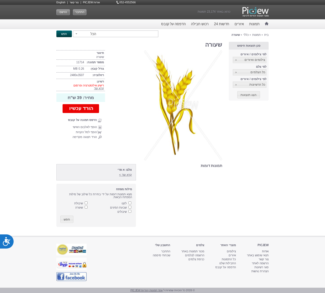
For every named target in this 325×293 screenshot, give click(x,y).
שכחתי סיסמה (161, 255)
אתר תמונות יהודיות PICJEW (146, 290)
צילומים (231, 251)
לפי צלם (261, 66)
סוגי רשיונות (261, 267)
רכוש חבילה (200, 24)
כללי (246, 34)
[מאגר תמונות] (267, 23)
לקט (124, 203)
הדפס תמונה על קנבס (82, 120)
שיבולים (122, 211)
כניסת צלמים (196, 259)
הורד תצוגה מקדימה (85, 137)
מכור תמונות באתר (192, 251)
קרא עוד (99, 88)
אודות (265, 251)
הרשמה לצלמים (194, 255)
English (60, 2)
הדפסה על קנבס (173, 24)
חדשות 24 (221, 24)
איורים (239, 24)
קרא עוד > (125, 174)
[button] (85, 34)
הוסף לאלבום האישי (85, 127)
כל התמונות (229, 259)
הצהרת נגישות (260, 271)
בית (266, 34)
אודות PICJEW (91, 2)
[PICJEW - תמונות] (255, 12)
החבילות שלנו (227, 263)
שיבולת (78, 203)
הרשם (63, 12)
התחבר (79, 12)
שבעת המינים (118, 207)
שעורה (79, 207)
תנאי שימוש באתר (258, 255)
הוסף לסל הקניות (86, 132)
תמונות (254, 24)
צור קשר (74, 2)
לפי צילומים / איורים (253, 54)
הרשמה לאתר (260, 263)
